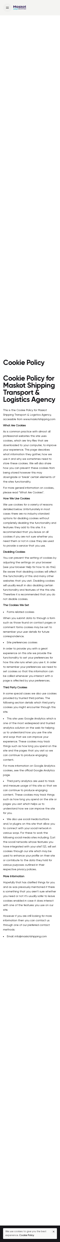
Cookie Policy (26, 1235)
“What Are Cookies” (31, 492)
